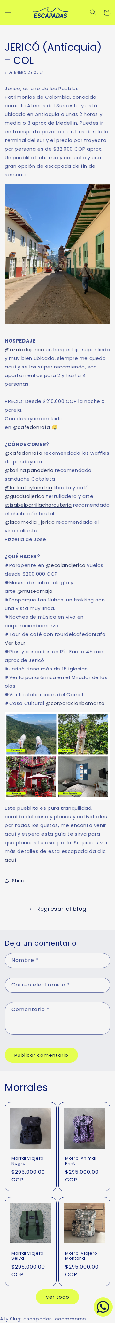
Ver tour (15, 642)
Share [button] (19, 881)
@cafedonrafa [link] (31, 427)
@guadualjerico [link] (24, 496)
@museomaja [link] (35, 591)
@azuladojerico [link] (24, 349)
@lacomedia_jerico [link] (30, 522)
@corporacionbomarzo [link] (75, 703)
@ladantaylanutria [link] (28, 487)
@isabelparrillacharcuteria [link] (38, 504)
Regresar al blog (61, 909)
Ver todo (57, 1297)
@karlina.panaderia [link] (29, 470)
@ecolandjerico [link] (65, 565)
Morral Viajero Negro (28, 1161)
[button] (8, 12)
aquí (10, 859)
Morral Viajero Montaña (81, 1256)
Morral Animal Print (80, 1161)
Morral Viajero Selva (28, 1256)
